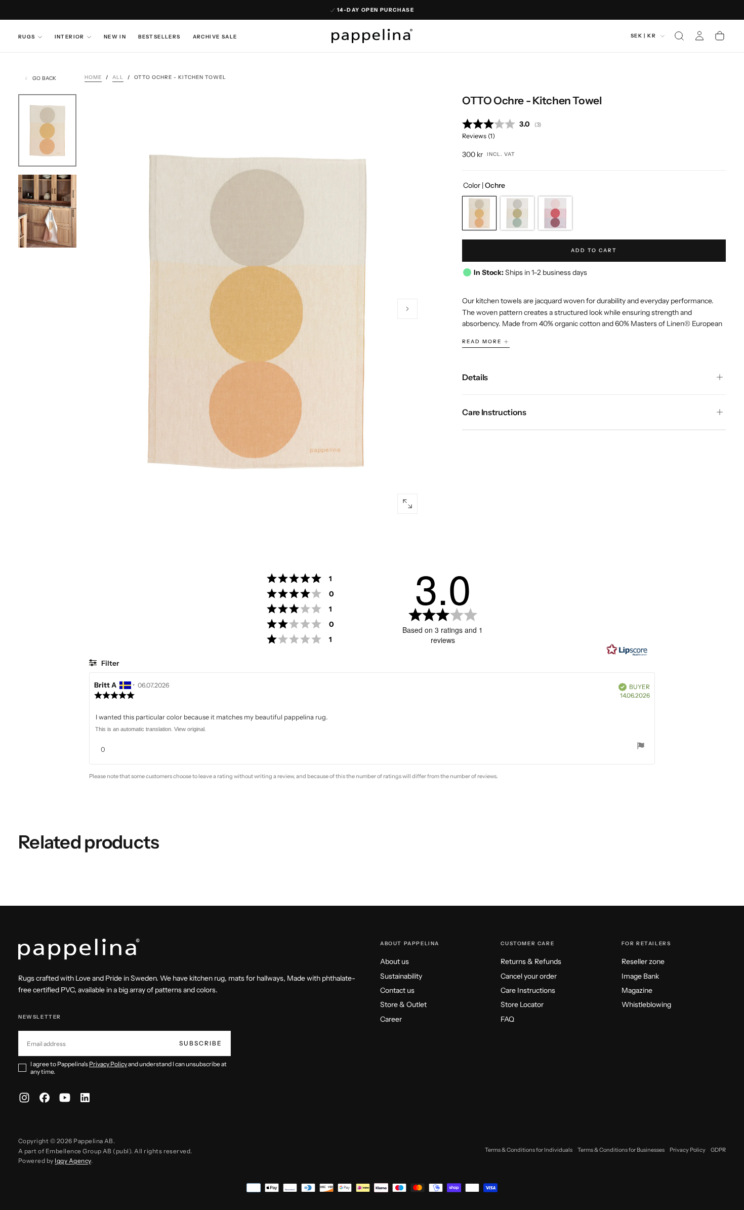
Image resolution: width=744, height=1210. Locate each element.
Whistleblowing (646, 1004)
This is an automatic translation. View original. (150, 729)
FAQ (507, 1019)
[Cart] (720, 36)
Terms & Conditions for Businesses (621, 1149)
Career (391, 1019)
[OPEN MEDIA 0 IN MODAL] (407, 504)
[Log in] (699, 36)
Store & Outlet (403, 1004)
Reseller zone (643, 961)
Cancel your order (529, 976)
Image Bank (640, 976)
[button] (679, 36)
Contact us (397, 990)
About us (394, 961)
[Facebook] (44, 1098)
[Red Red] (555, 213)
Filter (109, 663)
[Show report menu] (641, 747)
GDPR (718, 1149)
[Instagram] (24, 1098)
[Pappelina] (79, 949)
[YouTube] (65, 1098)
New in (115, 36)
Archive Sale (215, 36)
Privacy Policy (108, 1064)
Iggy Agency (73, 1160)
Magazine (637, 990)
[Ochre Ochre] (479, 213)
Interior (70, 36)
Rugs (26, 36)
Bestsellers (159, 36)
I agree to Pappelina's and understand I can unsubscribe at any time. (128, 1067)
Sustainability (401, 976)
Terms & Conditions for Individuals (528, 1149)
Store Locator (522, 1004)
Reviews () (478, 136)
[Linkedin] (85, 1098)
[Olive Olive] (517, 213)
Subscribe (200, 1043)
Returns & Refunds (531, 961)
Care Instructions (528, 990)
